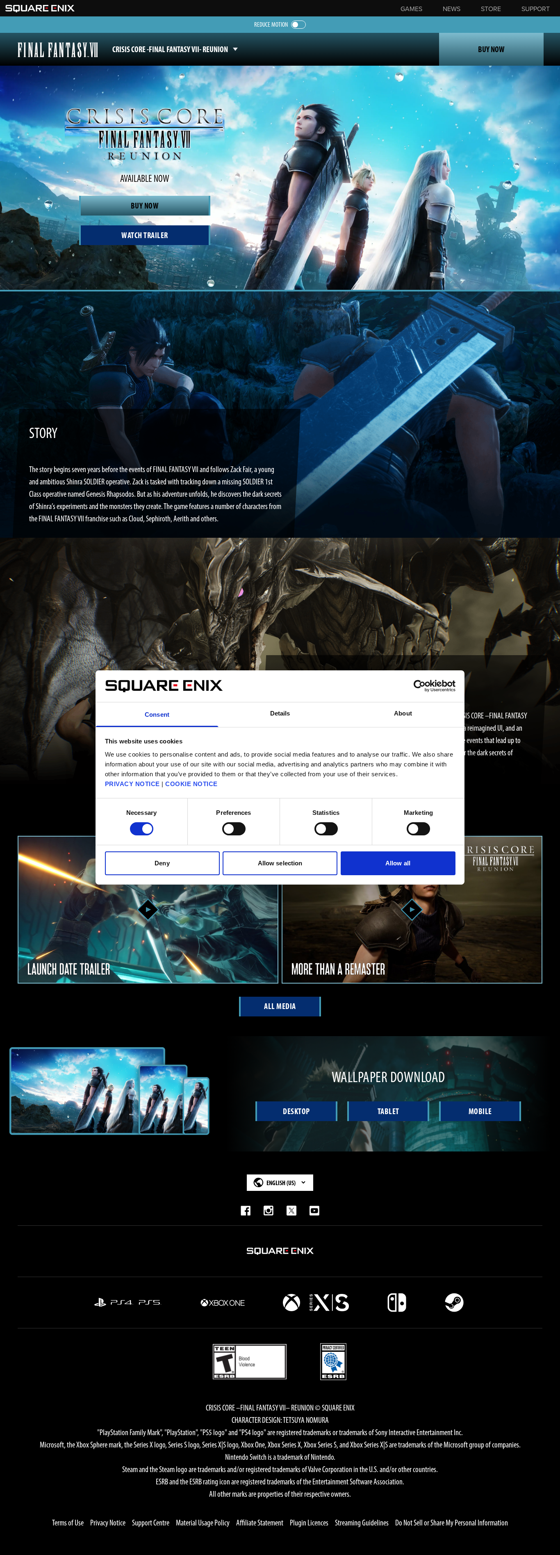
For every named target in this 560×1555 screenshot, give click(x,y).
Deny (162, 863)
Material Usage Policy (203, 1522)
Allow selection (280, 863)
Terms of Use (68, 1522)
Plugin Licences (309, 1522)
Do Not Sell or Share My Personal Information (451, 1522)
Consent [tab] (157, 714)
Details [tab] (280, 713)
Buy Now (491, 49)
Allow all (397, 863)
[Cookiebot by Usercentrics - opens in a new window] (419, 686)
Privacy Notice (107, 1522)
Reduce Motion (271, 24)
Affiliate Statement (259, 1522)
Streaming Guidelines (362, 1522)
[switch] (234, 828)
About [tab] (403, 713)
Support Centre (150, 1522)
